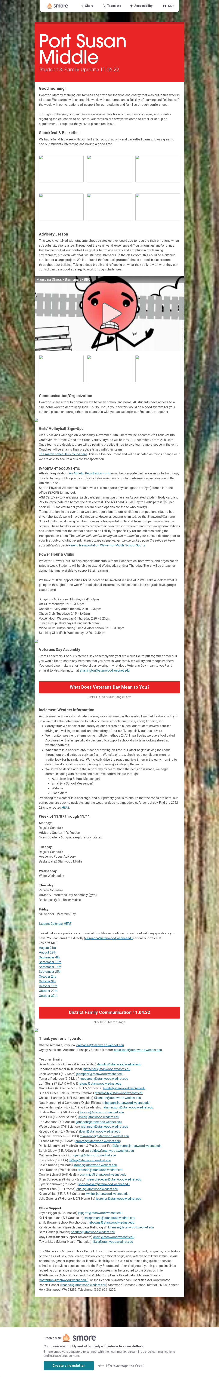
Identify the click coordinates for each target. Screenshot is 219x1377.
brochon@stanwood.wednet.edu (100, 1170)
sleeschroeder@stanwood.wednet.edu (114, 1179)
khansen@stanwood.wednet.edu (131, 1227)
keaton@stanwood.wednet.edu (102, 1112)
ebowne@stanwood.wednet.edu (111, 1222)
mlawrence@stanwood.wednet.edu (104, 1136)
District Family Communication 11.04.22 (109, 1012)
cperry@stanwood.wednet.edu (94, 1155)
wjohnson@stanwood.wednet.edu (104, 1126)
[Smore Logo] (57, 6)
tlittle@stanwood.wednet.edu (112, 1242)
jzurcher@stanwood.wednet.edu (118, 1199)
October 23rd (48, 991)
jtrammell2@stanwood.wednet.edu (119, 1093)
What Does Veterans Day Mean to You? (109, 687)
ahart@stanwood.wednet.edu (113, 1237)
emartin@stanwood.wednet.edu (97, 1141)
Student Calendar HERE (55, 924)
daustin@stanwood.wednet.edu (119, 1064)
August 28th (47, 952)
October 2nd (47, 976)
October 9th (47, 981)
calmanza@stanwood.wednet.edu (109, 938)
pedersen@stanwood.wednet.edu (104, 1079)
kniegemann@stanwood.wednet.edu (109, 1218)
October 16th (48, 986)
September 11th (50, 962)
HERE (65, 807)
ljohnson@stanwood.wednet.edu (99, 1122)
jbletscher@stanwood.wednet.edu (106, 1069)
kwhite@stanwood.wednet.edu (107, 1194)
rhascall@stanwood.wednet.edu (83, 1285)
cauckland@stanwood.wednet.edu (138, 1050)
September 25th (50, 972)
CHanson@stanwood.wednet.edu (117, 1098)
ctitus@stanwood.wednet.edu (97, 1189)
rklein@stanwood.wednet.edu (99, 1131)
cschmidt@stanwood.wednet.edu (103, 1174)
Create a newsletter (68, 1366)
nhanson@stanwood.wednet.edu (126, 1103)
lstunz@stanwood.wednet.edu (100, 1083)
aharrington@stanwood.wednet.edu (105, 670)
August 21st (47, 948)
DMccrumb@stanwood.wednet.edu (136, 1146)
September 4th (49, 957)
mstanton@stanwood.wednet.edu (63, 1280)
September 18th (50, 967)
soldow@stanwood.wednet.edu (112, 1151)
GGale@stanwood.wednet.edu (124, 1088)
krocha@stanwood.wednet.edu (95, 1165)
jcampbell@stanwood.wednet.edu (99, 1074)
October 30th (48, 996)
